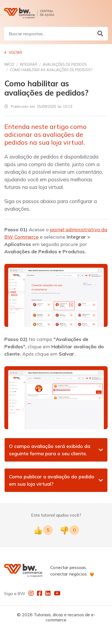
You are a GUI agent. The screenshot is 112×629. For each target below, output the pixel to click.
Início (9, 64)
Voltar (15, 52)
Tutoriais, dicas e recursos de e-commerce (64, 617)
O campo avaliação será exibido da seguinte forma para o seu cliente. (49, 450)
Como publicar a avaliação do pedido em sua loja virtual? (51, 480)
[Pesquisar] (100, 33)
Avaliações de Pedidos (65, 64)
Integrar (28, 64)
